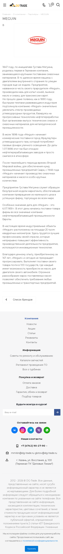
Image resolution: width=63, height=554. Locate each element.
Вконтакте (14, 430)
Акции (31, 328)
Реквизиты (31, 337)
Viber (39, 430)
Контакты (31, 342)
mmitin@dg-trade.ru (22, 453)
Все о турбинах (31, 369)
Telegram (30, 430)
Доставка (31, 387)
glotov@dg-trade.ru (46, 453)
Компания (31, 318)
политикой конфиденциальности (40, 541)
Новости (31, 324)
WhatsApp (47, 430)
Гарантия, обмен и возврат (31, 392)
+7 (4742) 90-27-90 (33, 445)
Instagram (22, 430)
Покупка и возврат (31, 377)
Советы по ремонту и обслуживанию (31, 355)
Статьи (31, 333)
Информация (31, 350)
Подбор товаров (31, 396)
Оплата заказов (32, 382)
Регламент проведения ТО (31, 364)
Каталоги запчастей (31, 360)
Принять (31, 549)
